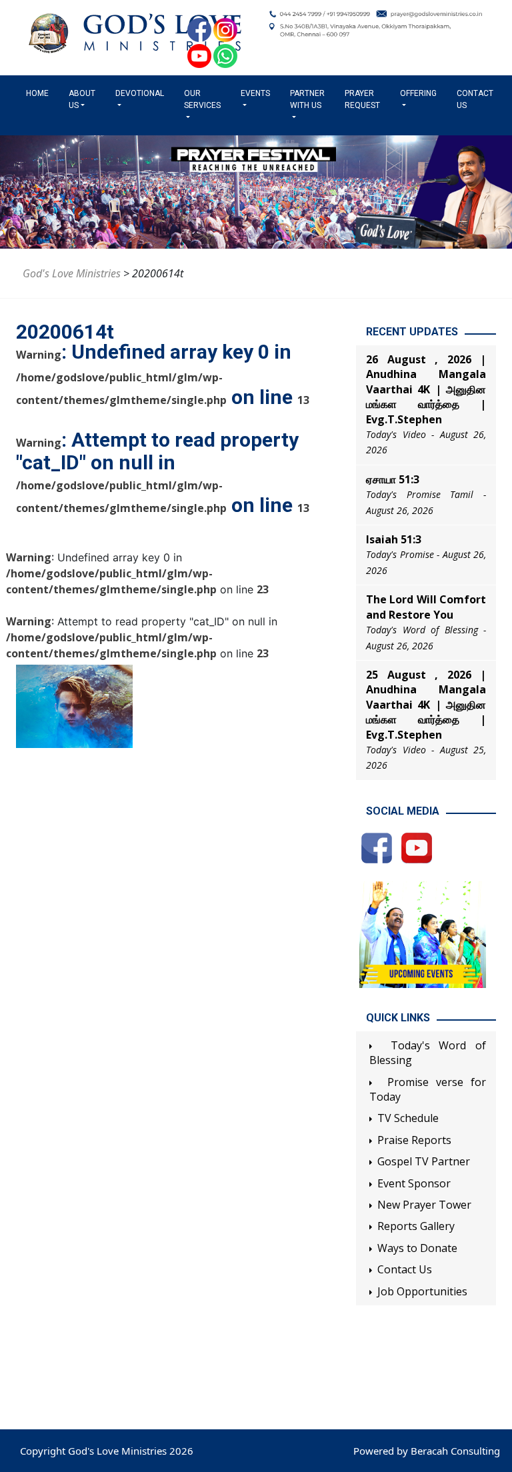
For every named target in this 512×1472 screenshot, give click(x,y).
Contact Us (475, 99)
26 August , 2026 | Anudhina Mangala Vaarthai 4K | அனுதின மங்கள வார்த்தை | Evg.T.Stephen (426, 389)
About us (82, 99)
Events (255, 93)
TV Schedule (408, 1118)
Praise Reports (414, 1140)
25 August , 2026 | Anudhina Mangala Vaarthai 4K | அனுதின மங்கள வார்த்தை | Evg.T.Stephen (426, 704)
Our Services (202, 99)
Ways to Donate (417, 1248)
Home (40, 93)
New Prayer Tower (424, 1204)
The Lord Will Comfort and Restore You (426, 606)
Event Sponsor (414, 1183)
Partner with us (307, 99)
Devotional (139, 93)
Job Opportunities (422, 1291)
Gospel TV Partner (423, 1161)
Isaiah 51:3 (393, 539)
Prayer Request (362, 99)
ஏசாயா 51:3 (392, 479)
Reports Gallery (416, 1226)
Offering (418, 93)
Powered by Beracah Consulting (426, 1450)
